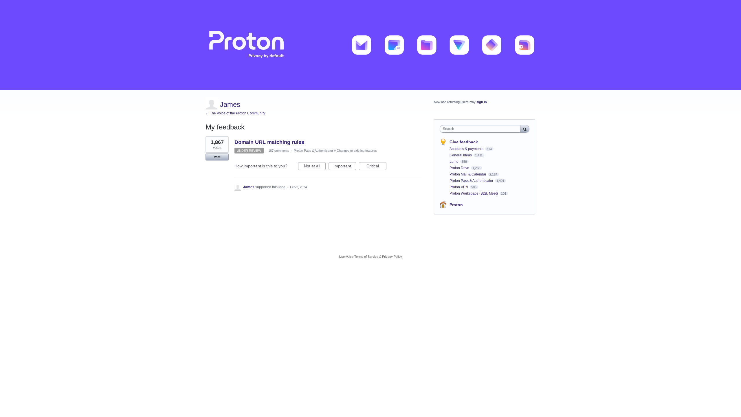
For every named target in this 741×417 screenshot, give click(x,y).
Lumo (454, 162)
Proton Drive (460, 168)
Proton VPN (459, 187)
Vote (217, 157)
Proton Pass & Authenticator (313, 150)
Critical (376, 167)
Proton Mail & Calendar (468, 174)
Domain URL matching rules (269, 142)
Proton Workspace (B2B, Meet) (474, 193)
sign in (481, 102)
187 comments (278, 150)
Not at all (315, 167)
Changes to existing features (357, 150)
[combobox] (481, 129)
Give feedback (464, 142)
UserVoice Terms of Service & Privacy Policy (370, 256)
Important (344, 167)
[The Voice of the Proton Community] (370, 45)
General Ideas (461, 155)
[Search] (524, 128)
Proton (456, 204)
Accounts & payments (467, 149)
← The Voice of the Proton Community (235, 113)
